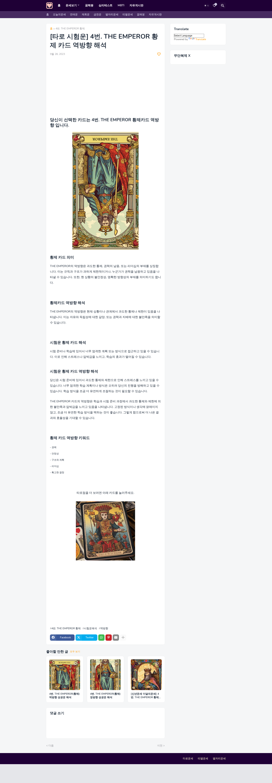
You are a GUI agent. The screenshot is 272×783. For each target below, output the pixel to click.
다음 (51, 745)
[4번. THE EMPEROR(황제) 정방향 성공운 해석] (105, 674)
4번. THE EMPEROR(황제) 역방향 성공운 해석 (64, 695)
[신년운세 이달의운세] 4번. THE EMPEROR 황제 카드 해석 (145, 695)
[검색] (222, 5)
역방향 (104, 628)
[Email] (116, 637)
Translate (200, 39)
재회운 (86, 14)
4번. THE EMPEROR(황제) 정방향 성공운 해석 (105, 695)
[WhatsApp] (101, 637)
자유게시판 (136, 5)
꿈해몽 (89, 5)
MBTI (121, 5)
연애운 (74, 14)
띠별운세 (127, 14)
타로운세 (188, 758)
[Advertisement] (105, 87)
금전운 (97, 14)
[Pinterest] (108, 637)
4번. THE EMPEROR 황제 (70, 28)
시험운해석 (90, 628)
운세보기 (71, 5)
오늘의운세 (59, 14)
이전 (159, 745)
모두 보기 (75, 651)
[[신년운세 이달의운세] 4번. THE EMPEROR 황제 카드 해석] (146, 674)
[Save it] (159, 54)
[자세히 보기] (123, 637)
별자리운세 (111, 14)
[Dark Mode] (207, 5)
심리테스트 (106, 5)
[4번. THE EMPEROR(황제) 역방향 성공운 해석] (64, 674)
